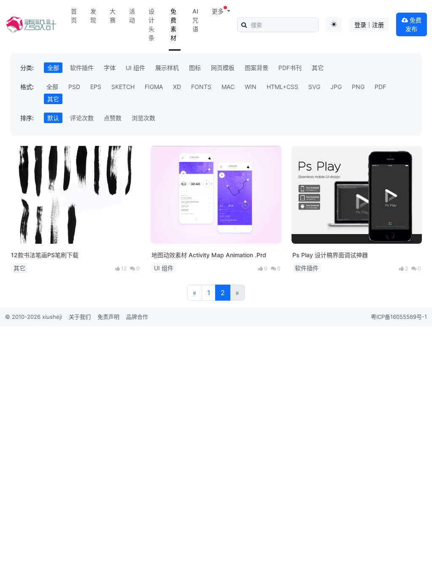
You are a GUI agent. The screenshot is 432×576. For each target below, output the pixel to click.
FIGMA (154, 86)
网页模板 (223, 67)
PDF (380, 86)
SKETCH (123, 86)
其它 (318, 67)
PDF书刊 (290, 67)
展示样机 (167, 67)
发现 (93, 16)
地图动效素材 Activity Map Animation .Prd (208, 254)
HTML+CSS (282, 86)
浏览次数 (143, 117)
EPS (95, 86)
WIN (250, 86)
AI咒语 (195, 20)
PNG (358, 86)
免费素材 (173, 24)
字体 (110, 67)
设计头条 (151, 24)
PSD (74, 86)
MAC (228, 86)
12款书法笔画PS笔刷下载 (44, 254)
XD (177, 86)
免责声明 (108, 316)
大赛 (113, 16)
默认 (53, 117)
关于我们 (80, 316)
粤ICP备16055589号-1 (399, 316)
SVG (314, 86)
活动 (132, 16)
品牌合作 (137, 316)
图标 (195, 67)
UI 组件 (135, 67)
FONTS (201, 86)
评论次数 (82, 117)
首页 (74, 16)
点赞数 (113, 117)
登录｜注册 (369, 24)
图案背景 (256, 67)
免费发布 (413, 24)
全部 (53, 67)
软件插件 (82, 67)
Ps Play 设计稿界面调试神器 (330, 254)
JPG (336, 86)
